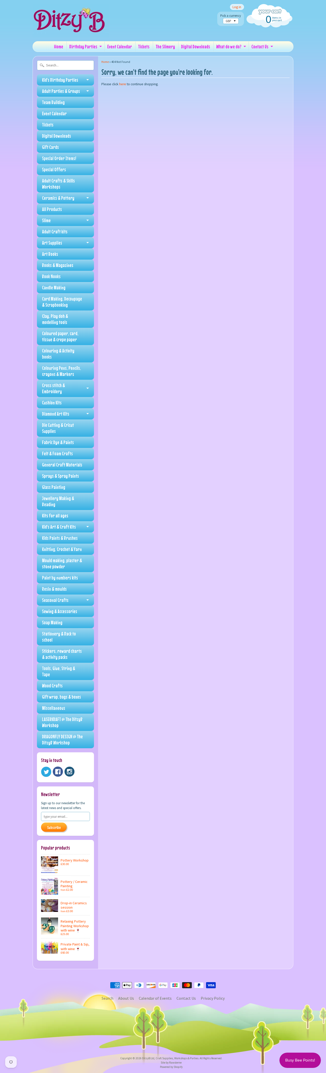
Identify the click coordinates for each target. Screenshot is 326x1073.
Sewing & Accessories (59, 611)
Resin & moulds (54, 589)
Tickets (144, 46)
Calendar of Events (155, 998)
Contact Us (259, 46)
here (122, 84)
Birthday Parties (83, 46)
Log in (237, 7)
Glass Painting (53, 487)
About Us (126, 998)
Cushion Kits (52, 402)
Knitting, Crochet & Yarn (62, 549)
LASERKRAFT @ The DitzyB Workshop (62, 722)
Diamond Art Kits (55, 414)
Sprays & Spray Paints (60, 476)
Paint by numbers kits (60, 578)
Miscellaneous (53, 708)
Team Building (53, 102)
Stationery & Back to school (59, 637)
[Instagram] (69, 772)
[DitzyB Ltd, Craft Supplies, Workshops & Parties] (71, 30)
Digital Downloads (195, 46)
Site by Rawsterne (171, 1062)
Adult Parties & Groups (61, 91)
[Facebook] (58, 772)
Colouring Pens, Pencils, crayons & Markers (61, 371)
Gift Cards (50, 147)
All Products (52, 209)
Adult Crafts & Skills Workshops (58, 184)
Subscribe (54, 827)
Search (107, 998)
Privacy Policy (213, 998)
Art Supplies (52, 243)
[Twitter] (46, 772)
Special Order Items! (59, 158)
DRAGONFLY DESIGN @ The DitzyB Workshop (62, 739)
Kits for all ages (55, 515)
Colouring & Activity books (58, 354)
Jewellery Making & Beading (58, 501)
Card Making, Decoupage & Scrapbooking (62, 302)
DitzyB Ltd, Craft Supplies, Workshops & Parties (170, 1058)
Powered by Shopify (171, 1067)
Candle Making (53, 287)
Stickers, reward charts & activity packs (62, 654)
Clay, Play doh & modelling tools (55, 319)
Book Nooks (51, 276)
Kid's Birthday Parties (60, 80)
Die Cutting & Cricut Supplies (58, 428)
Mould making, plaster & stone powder (62, 563)
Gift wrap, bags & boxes (61, 697)
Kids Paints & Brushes (60, 538)
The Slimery (165, 46)
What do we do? (228, 46)
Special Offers (54, 169)
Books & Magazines (57, 265)
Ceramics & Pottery (58, 198)
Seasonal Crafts (55, 600)
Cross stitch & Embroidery (53, 388)
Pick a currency (230, 16)
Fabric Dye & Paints (58, 442)
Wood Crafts (52, 685)
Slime (46, 220)
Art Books (50, 254)
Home (58, 46)
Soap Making (52, 622)
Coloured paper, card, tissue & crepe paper (60, 336)
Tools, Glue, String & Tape (58, 671)
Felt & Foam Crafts (57, 453)
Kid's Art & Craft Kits (59, 527)
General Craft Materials (62, 465)
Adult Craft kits (54, 231)
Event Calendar (119, 46)
